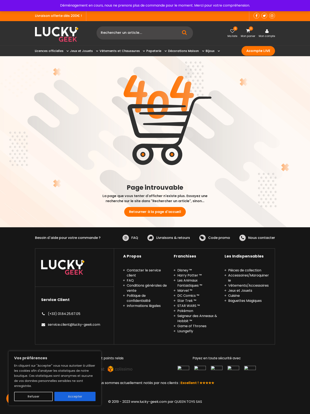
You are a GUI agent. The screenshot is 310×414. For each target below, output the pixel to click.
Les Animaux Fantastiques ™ (189, 283)
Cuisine (234, 295)
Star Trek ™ (186, 300)
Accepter (75, 396)
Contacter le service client (144, 273)
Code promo (219, 237)
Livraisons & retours (173, 237)
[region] (54, 378)
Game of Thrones (191, 326)
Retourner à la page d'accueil (155, 211)
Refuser (33, 396)
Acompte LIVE (258, 50)
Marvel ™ (184, 290)
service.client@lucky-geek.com (74, 324)
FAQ (134, 237)
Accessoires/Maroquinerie (248, 278)
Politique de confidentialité (139, 298)
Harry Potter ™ (189, 275)
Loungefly (185, 331)
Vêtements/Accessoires (248, 285)
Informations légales (144, 305)
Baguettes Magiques (245, 300)
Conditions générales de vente (147, 288)
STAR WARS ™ (188, 305)
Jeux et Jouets (240, 290)
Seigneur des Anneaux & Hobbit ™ (197, 318)
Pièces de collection (244, 270)
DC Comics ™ (188, 295)
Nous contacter (261, 237)
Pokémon (185, 310)
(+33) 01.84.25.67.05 (64, 313)
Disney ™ (184, 270)
